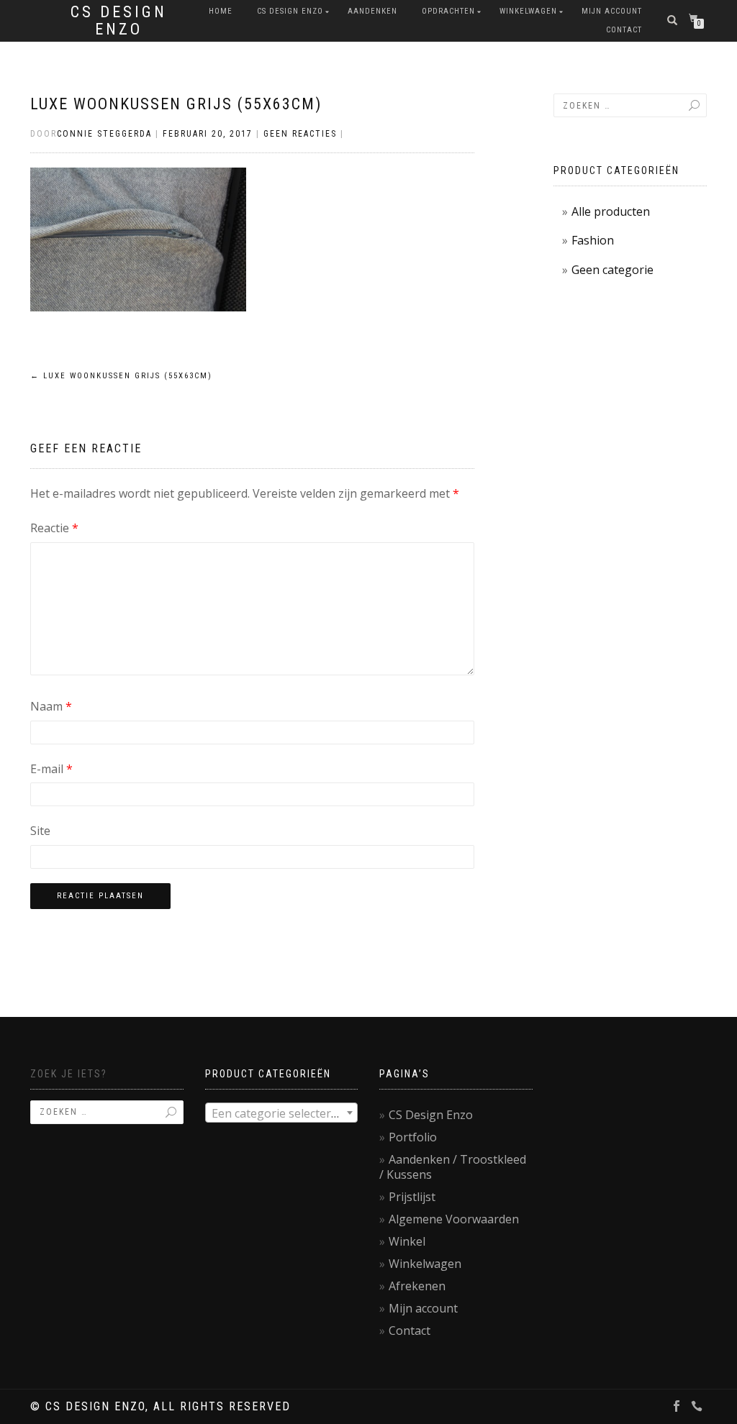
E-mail (51, 769)
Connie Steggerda (104, 134)
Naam (51, 706)
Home (220, 11)
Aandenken (372, 11)
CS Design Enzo (119, 21)
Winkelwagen (528, 11)
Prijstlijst (412, 1197)
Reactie (54, 528)
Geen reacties (300, 134)
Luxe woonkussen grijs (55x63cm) (176, 104)
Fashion (592, 240)
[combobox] (281, 1113)
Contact (624, 30)
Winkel (407, 1241)
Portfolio (413, 1137)
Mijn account (612, 11)
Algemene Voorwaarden (454, 1219)
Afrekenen (417, 1286)
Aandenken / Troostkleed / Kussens (452, 1166)
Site (40, 831)
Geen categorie (612, 270)
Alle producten (610, 211)
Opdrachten (448, 11)
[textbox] (282, 1113)
